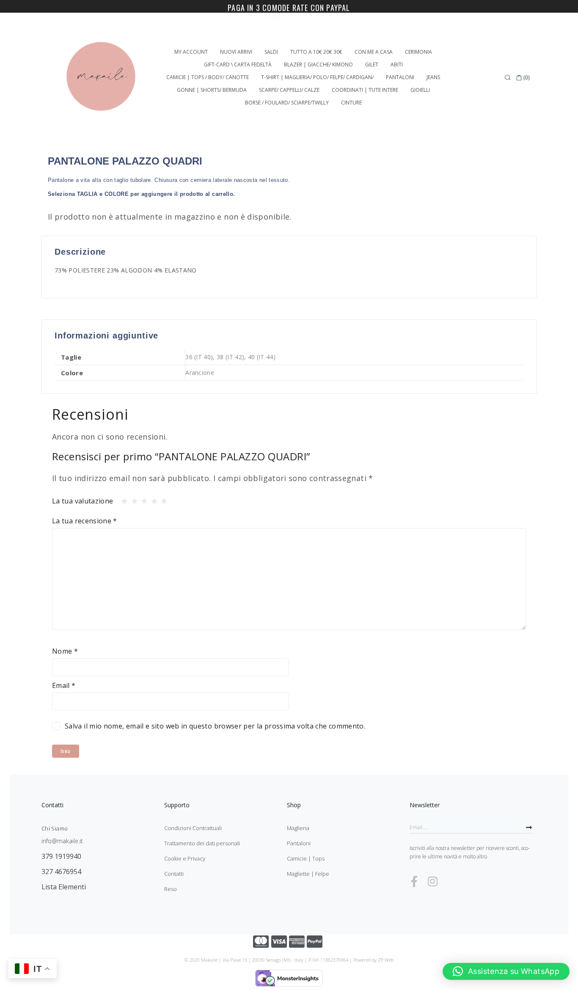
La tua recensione (84, 520)
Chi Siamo (54, 828)
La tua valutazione (82, 501)
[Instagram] (432, 881)
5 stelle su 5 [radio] (161, 498)
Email (64, 685)
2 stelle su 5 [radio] (132, 498)
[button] (506, 971)
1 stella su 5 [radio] (121, 498)
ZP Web (386, 960)
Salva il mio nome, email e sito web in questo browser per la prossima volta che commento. (215, 726)
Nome (65, 651)
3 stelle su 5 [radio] (141, 498)
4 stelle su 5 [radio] (151, 498)
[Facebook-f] (414, 881)
